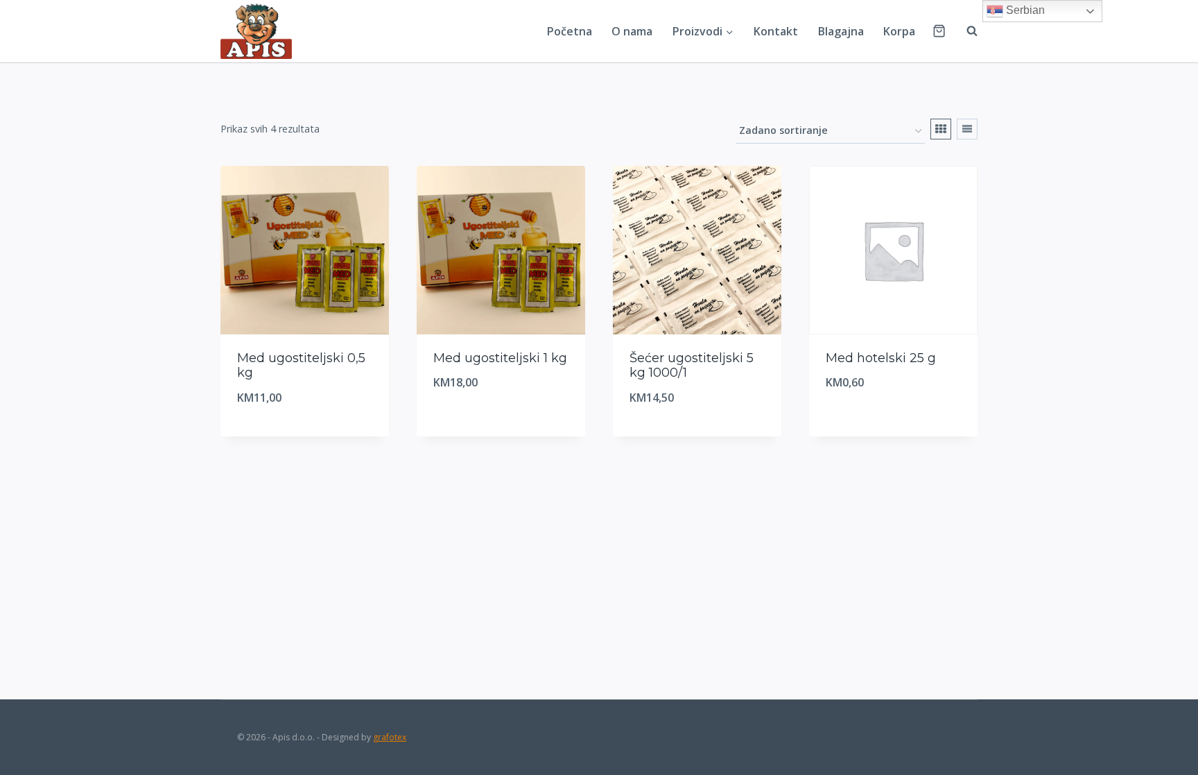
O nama (631, 31)
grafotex (389, 737)
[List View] (967, 129)
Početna (569, 31)
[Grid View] (940, 129)
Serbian (1024, 10)
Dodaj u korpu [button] (495, 429)
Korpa (899, 31)
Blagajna (841, 31)
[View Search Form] (965, 31)
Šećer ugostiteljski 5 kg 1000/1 (692, 365)
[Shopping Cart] (939, 30)
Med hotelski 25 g (881, 358)
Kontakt (776, 31)
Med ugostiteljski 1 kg (500, 358)
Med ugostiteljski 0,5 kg (301, 365)
